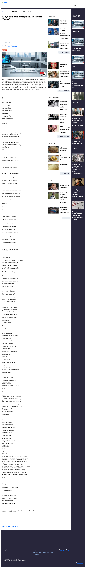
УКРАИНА (75, 103)
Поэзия (14, 12)
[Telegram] (14, 46)
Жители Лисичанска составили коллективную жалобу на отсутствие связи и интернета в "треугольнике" (65, 33)
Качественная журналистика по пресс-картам (64, 185)
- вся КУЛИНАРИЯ (65, 173)
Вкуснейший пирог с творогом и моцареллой (65, 148)
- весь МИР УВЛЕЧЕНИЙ (64, 90)
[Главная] (4, 2)
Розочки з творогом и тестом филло (65, 157)
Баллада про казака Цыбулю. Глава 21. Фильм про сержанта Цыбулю (77, 145)
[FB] (3, 46)
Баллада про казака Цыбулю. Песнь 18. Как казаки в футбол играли (77, 215)
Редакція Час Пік (6, 43)
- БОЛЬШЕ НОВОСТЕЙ (64, 52)
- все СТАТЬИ (66, 217)
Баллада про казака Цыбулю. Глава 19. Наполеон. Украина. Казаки (77, 192)
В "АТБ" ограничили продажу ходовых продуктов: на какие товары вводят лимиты (65, 45)
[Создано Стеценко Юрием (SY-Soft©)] (79, 563)
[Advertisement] (24, 30)
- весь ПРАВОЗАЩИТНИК (64, 136)
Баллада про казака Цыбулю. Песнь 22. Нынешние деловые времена (77, 122)
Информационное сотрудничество (43, 552)
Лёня (73, 66)
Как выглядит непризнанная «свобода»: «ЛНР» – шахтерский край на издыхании (65, 211)
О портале (35, 550)
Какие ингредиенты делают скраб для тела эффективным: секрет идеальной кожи (65, 75)
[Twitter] (7, 46)
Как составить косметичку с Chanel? (63, 64)
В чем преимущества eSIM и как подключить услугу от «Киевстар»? (65, 129)
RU (75, 5)
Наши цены (36, 554)
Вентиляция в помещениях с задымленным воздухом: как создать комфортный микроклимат (63, 106)
